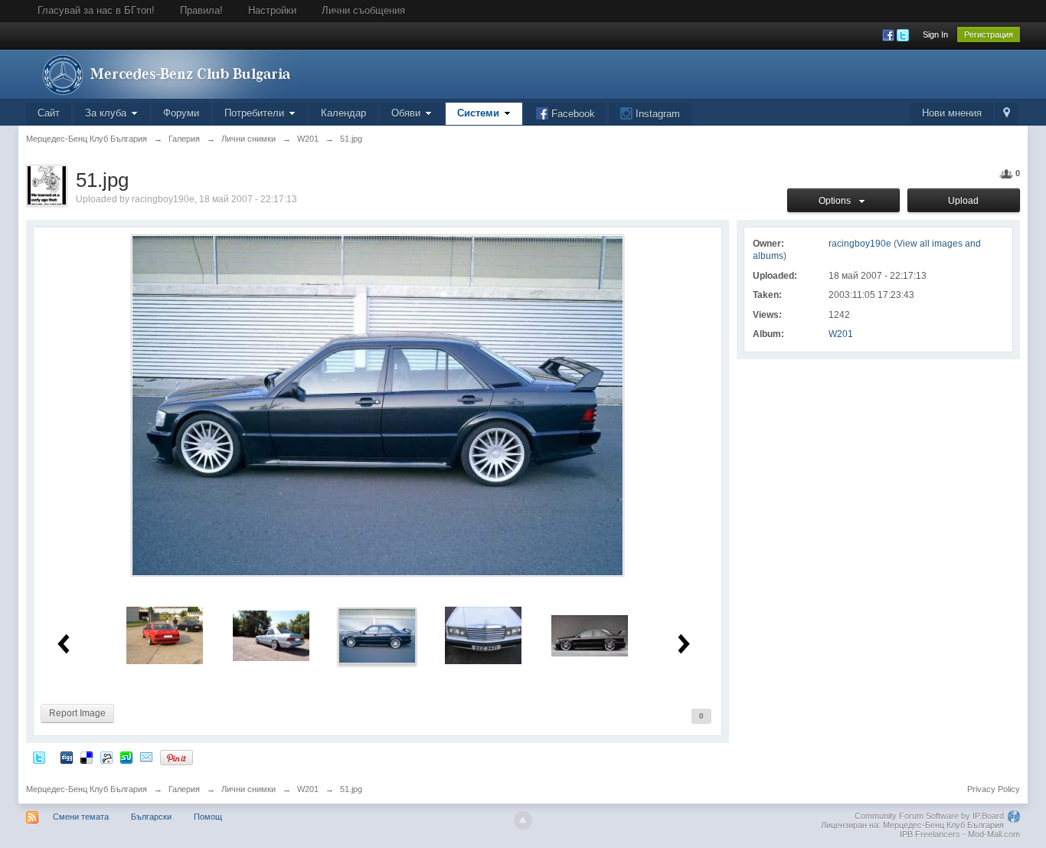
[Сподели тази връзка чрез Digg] (66, 757)
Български (151, 816)
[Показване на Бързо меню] (1006, 114)
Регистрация (988, 34)
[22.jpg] (164, 634)
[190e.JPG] (589, 634)
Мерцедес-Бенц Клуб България (86, 789)
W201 (841, 334)
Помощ (208, 816)
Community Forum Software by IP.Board (929, 815)
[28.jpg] (271, 634)
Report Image (77, 713)
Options (837, 200)
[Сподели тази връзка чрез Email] (146, 757)
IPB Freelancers (930, 834)
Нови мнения (952, 113)
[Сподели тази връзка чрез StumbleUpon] (126, 757)
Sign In (935, 34)
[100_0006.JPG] (483, 634)
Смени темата (81, 816)
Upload (963, 200)
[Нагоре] (523, 820)
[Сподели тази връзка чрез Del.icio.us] (86, 757)
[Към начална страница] (163, 73)
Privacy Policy (993, 789)
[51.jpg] (377, 634)
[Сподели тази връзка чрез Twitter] (39, 757)
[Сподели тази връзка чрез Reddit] (106, 757)
